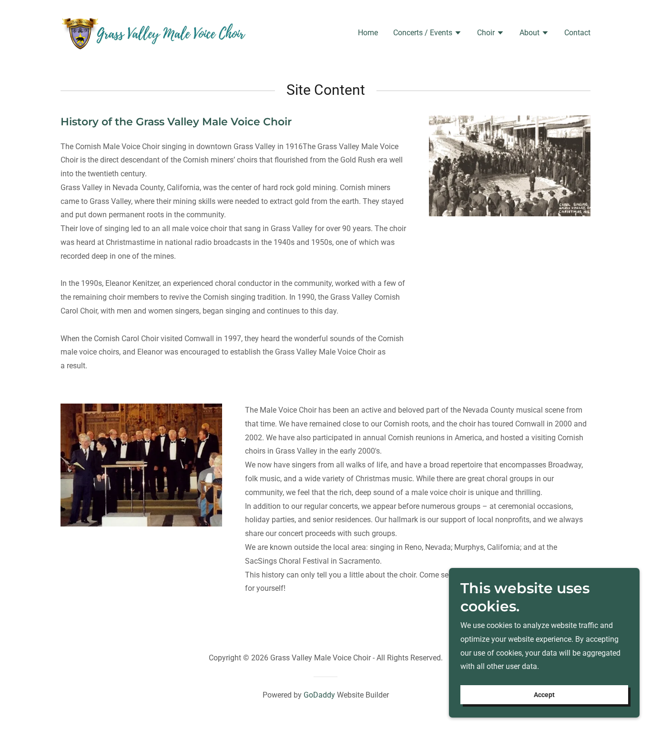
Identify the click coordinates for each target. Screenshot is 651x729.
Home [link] (368, 32)
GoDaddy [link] (319, 694)
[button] (427, 33)
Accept (544, 695)
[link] (153, 31)
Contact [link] (577, 32)
